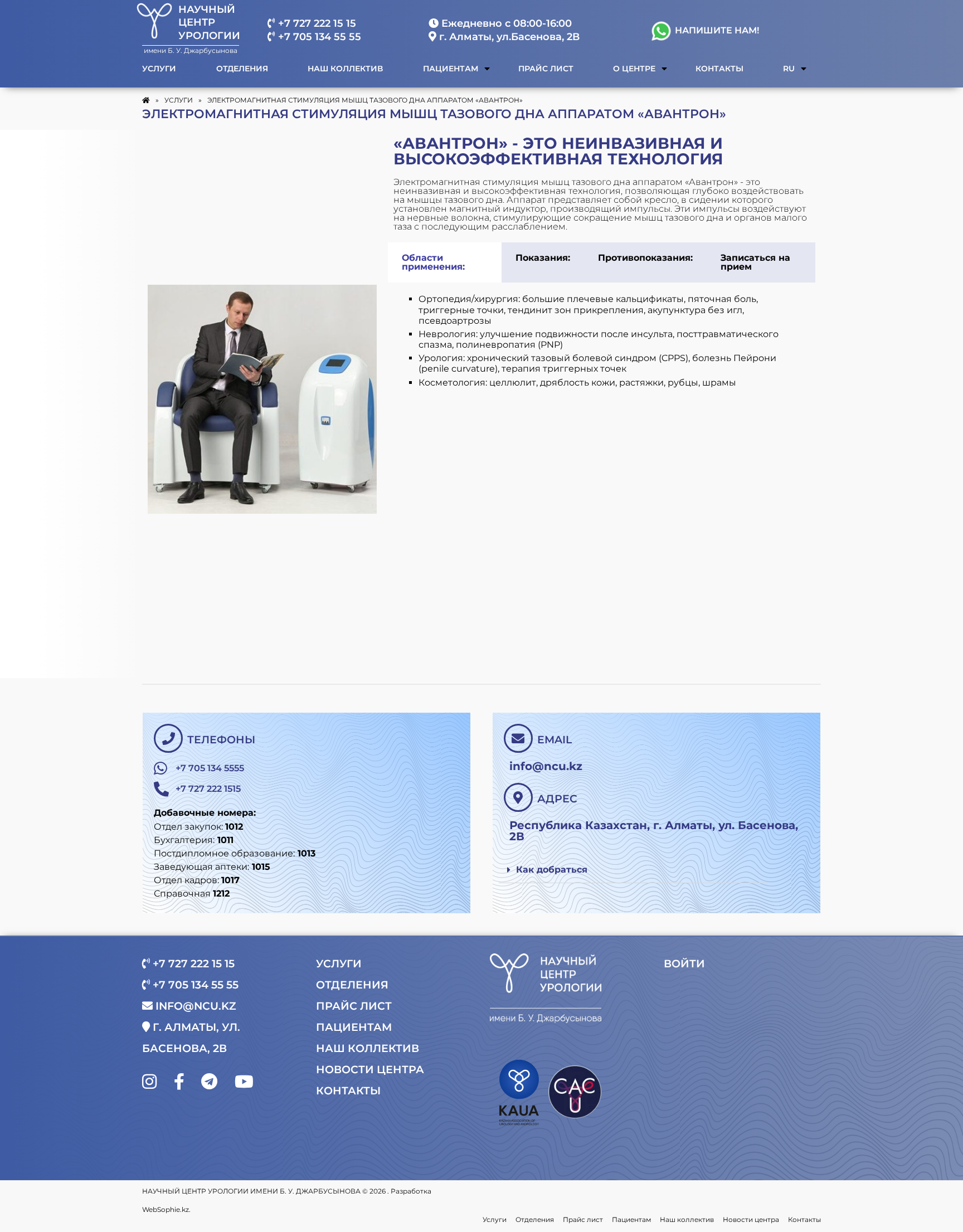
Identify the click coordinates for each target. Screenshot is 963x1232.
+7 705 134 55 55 (318, 37)
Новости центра (370, 1069)
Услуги (159, 69)
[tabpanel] (601, 349)
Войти (684, 963)
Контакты (719, 69)
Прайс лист (545, 69)
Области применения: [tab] (433, 262)
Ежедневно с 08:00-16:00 (505, 23)
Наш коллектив (345, 69)
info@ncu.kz (194, 1006)
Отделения (242, 69)
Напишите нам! (716, 30)
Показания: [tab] (542, 257)
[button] (633, 870)
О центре (634, 69)
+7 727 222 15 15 (315, 23)
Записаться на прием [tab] (755, 262)
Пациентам (450, 69)
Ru (789, 69)
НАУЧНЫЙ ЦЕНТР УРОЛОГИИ (209, 22)
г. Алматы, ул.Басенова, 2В (508, 37)
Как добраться (551, 869)
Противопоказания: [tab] (645, 257)
